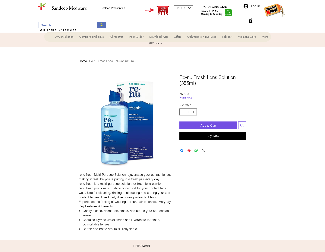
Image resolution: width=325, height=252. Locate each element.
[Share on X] (203, 150)
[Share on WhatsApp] (196, 150)
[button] (183, 7)
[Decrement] (182, 112)
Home (83, 61)
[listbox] (183, 7)
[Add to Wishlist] (242, 125)
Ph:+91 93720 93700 (214, 6)
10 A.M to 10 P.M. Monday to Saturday (211, 12)
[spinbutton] (188, 112)
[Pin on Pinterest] (189, 150)
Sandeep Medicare (69, 8)
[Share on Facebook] (182, 150)
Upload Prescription (113, 7)
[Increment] (193, 112)
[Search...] (101, 25)
